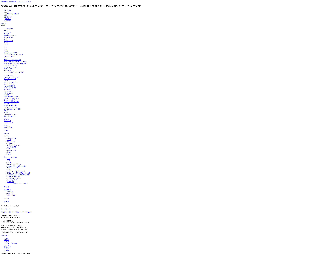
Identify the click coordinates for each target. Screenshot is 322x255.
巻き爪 (6, 42)
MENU (3, 25)
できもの (6, 34)
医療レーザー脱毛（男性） (12, 98)
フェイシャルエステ (10, 79)
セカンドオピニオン (10, 116)
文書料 (6, 112)
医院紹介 (6, 133)
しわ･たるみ (7, 80)
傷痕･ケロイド (8, 41)
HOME (6, 130)
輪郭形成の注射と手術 (10, 105)
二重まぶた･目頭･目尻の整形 (12, 60)
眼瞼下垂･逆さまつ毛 (10, 35)
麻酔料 (6, 110)
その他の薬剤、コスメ (10, 114)
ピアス (6, 58)
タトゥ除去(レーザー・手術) (12, 109)
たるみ (6, 51)
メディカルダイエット (10, 67)
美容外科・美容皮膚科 (10, 157)
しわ (5, 49)
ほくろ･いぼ (7, 32)
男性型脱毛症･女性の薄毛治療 (15, 63)
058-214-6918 (4, 235)
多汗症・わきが (8, 93)
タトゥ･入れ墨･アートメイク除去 (14, 72)
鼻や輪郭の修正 (8, 68)
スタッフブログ (8, 122)
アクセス (6, 198)
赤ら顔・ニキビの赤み (10, 53)
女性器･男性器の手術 (10, 107)
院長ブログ (7, 121)
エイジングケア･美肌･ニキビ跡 (13, 54)
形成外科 (6, 136)
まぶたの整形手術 (9, 86)
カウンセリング (8, 75)
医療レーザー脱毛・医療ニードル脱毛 (15, 61)
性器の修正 (7, 70)
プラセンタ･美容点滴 (10, 65)
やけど (6, 30)
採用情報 (6, 201)
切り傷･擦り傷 (8, 28)
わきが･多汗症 (8, 37)
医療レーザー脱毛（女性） (12, 96)
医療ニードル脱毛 (9, 100)
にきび (6, 44)
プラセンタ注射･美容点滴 (11, 102)
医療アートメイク (9, 56)
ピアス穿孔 (7, 89)
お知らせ (6, 119)
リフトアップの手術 (10, 87)
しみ (5, 47)
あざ (5, 39)
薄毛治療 (6, 95)
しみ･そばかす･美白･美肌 (11, 77)
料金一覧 (6, 186)
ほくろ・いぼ (8, 91)
